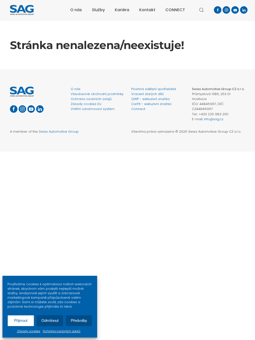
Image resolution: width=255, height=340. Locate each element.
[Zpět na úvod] (22, 10)
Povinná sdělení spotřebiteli (153, 89)
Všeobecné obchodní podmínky (97, 94)
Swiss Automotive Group (59, 131)
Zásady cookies (28, 331)
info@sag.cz (213, 119)
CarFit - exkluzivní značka (151, 104)
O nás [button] (76, 10)
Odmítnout (50, 320)
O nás (75, 89)
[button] (201, 10)
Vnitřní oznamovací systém (93, 109)
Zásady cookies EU (86, 104)
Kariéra (122, 10)
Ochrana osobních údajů (61, 331)
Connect (138, 109)
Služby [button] (98, 10)
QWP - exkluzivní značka (150, 99)
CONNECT (175, 10)
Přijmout (20, 320)
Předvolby (79, 320)
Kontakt (147, 10)
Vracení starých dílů (147, 94)
